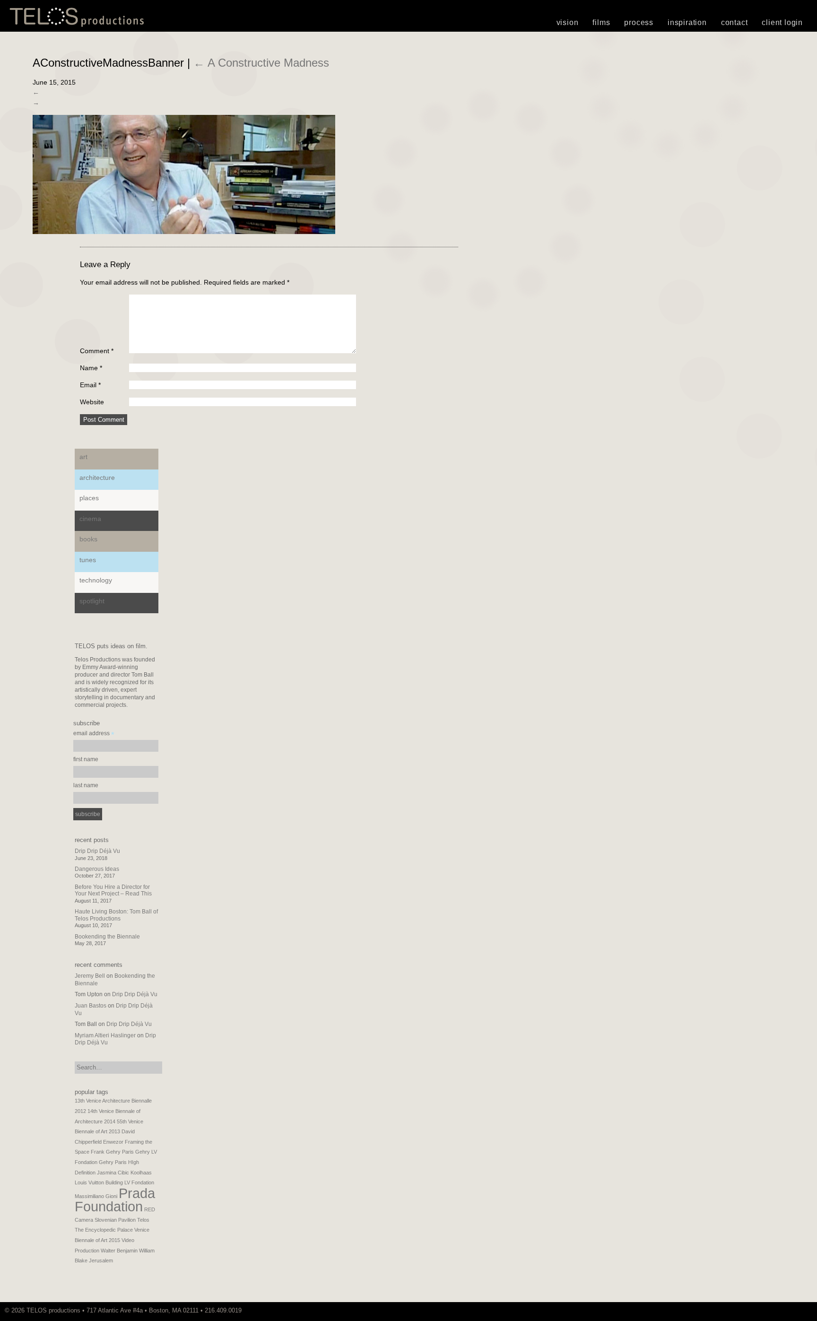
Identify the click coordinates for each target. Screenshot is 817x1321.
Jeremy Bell (90, 976)
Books (88, 539)
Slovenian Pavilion (115, 1220)
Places (89, 498)
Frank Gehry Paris (112, 1152)
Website (92, 402)
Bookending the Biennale (107, 936)
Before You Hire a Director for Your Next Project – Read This (113, 890)
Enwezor (113, 1142)
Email (90, 385)
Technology (95, 580)
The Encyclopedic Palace (104, 1230)
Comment (96, 351)
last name (85, 785)
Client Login (782, 22)
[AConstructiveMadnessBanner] (184, 231)
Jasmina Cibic (113, 1172)
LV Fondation (139, 1182)
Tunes (87, 560)
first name (85, 759)
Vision (567, 22)
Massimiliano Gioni (96, 1196)
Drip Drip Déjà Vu (97, 851)
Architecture (97, 477)
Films (601, 22)
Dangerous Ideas (97, 869)
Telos (143, 1220)
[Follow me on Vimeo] (795, 1310)
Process (638, 22)
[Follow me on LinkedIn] (810, 1310)
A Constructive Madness (261, 62)
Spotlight (91, 601)
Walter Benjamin (119, 1250)
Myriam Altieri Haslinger (105, 1035)
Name (91, 368)
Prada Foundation (115, 1200)
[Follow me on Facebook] (805, 1310)
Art (83, 457)
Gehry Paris (113, 1162)
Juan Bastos (90, 1005)
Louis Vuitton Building (99, 1182)
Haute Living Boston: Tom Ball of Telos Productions (116, 914)
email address (93, 734)
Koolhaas (141, 1172)
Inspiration (687, 22)
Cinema (90, 518)
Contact (734, 22)
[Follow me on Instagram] (800, 1310)
